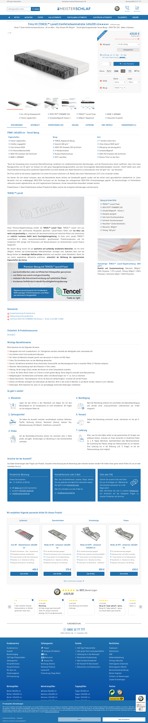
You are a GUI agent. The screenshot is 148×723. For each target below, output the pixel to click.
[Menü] (144, 696)
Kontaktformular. (73, 485)
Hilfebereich (133, 491)
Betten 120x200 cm (14, 697)
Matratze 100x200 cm (49, 694)
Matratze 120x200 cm (49, 697)
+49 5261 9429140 (26, 491)
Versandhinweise (13, 664)
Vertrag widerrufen (116, 660)
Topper (40, 17)
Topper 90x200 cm (82, 691)
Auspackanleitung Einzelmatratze (22, 313)
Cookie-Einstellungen (117, 679)
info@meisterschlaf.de (21, 493)
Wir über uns (11, 670)
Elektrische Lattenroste (102, 17)
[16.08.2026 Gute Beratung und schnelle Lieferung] (60, 599)
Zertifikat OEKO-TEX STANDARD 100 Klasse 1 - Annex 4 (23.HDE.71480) (37, 319)
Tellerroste (122, 17)
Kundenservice (12, 648)
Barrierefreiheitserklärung (118, 670)
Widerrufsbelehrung (116, 657)
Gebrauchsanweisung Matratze (21, 316)
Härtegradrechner (128, 50)
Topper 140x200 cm (82, 694)
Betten (16, 17)
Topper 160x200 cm (82, 697)
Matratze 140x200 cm (18, 21)
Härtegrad (106, 44)
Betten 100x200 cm (14, 694)
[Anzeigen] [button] (11, 334)
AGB (110, 654)
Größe (105, 81)
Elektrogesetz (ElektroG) (118, 664)
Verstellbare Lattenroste (77, 17)
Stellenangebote (13, 673)
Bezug (105, 88)
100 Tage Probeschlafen (16, 657)
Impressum (113, 648)
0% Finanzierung (13, 676)
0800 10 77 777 (21, 488)
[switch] (141, 709)
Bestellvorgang (12, 654)
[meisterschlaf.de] (74, 7)
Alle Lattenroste (54, 17)
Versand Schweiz (13, 667)
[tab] (17, 125)
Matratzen (29, 17)
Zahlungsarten (12, 660)
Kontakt (10, 651)
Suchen (36, 9)
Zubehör (135, 17)
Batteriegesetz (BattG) (118, 667)
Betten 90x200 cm (14, 691)
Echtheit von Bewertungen (119, 676)
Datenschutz (114, 651)
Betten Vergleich (115, 673)
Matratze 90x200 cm (48, 691)
